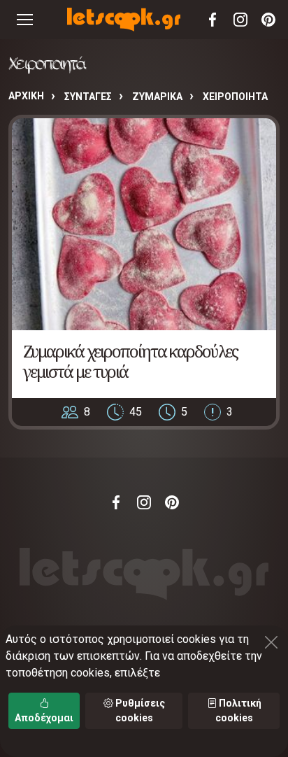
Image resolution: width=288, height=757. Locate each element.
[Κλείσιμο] (271, 642)
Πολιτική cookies (238, 710)
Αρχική (26, 95)
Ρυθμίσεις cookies (139, 710)
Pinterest (268, 19)
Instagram (240, 19)
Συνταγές (88, 96)
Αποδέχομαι (44, 717)
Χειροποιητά (235, 96)
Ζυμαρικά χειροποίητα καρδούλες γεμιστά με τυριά (130, 361)
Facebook (212, 19)
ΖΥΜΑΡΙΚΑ (157, 96)
